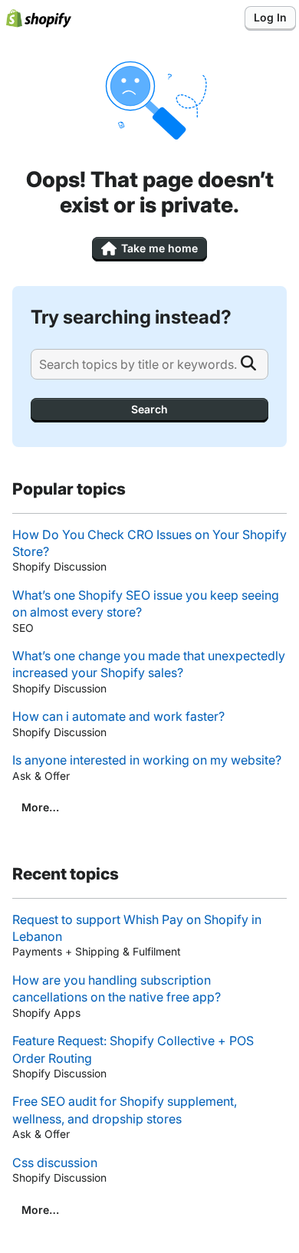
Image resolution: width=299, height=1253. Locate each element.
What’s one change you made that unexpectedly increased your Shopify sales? (148, 664)
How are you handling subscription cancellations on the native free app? (116, 988)
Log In (270, 17)
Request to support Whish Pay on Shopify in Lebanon (136, 928)
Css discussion (54, 1162)
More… (40, 807)
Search (149, 409)
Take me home (159, 248)
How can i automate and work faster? (118, 716)
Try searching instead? (131, 317)
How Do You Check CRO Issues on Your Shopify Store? (149, 543)
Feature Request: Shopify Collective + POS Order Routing (133, 1049)
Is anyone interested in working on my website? (146, 760)
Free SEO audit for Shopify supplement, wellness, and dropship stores (124, 1109)
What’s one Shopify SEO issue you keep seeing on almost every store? (145, 603)
